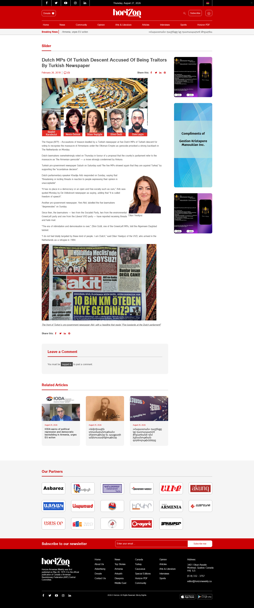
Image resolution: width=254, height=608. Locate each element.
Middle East (120, 583)
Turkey (138, 564)
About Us (99, 564)
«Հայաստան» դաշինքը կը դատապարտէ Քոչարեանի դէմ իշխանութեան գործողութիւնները (187, 31)
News (62, 24)
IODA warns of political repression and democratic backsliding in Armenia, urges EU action (61, 433)
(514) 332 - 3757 (196, 575)
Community (81, 24)
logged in (66, 364)
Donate (47, 13)
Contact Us (100, 578)
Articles (145, 24)
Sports (183, 24)
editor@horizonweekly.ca (199, 581)
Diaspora (119, 578)
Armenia (119, 568)
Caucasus (140, 568)
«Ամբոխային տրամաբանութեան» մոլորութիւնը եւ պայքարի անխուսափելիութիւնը (105, 433)
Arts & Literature (123, 24)
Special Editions (143, 573)
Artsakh (118, 573)
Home (46, 24)
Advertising (100, 568)
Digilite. (144, 595)
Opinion (101, 24)
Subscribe (195, 13)
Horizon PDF (203, 24)
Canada (139, 559)
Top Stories (120, 564)
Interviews (165, 24)
